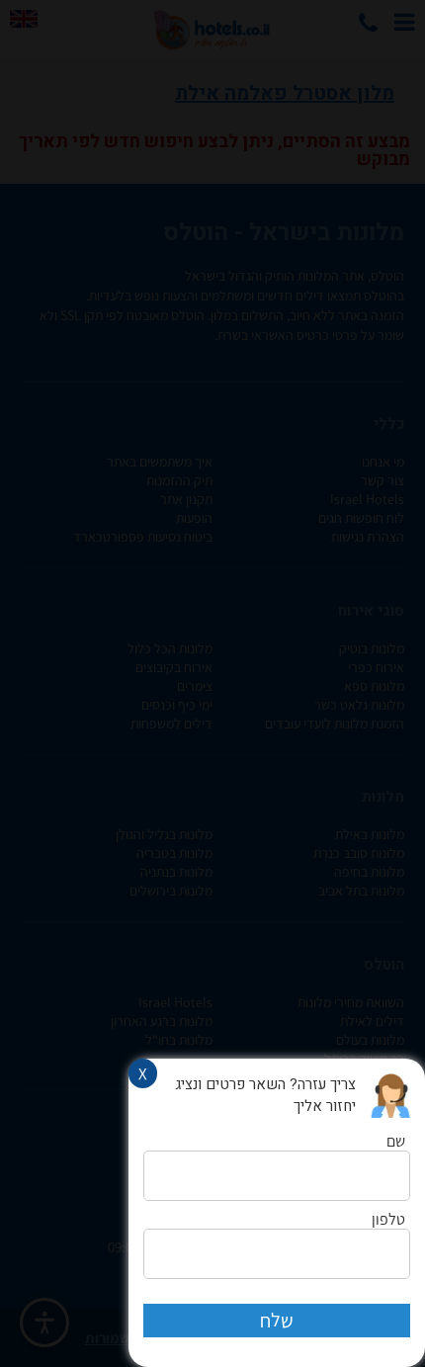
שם (395, 1142)
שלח (277, 1320)
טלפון (388, 1220)
